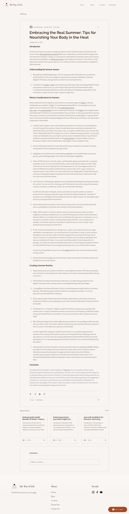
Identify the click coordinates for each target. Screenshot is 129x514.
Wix (35, 492)
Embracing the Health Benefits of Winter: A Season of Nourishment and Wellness (33, 418)
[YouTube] (101, 492)
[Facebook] (97, 492)
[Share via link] (44, 394)
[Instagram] (93, 492)
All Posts (23, 14)
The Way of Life (16, 5)
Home (53, 492)
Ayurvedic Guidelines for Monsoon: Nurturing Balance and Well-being (93, 418)
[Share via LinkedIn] (40, 394)
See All (107, 410)
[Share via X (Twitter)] (35, 394)
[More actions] (98, 27)
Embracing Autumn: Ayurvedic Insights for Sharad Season (62, 418)
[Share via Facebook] (30, 394)
